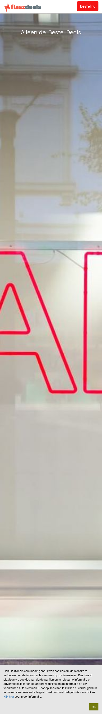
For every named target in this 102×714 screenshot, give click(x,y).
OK (94, 707)
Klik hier (9, 696)
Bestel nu (87, 6)
